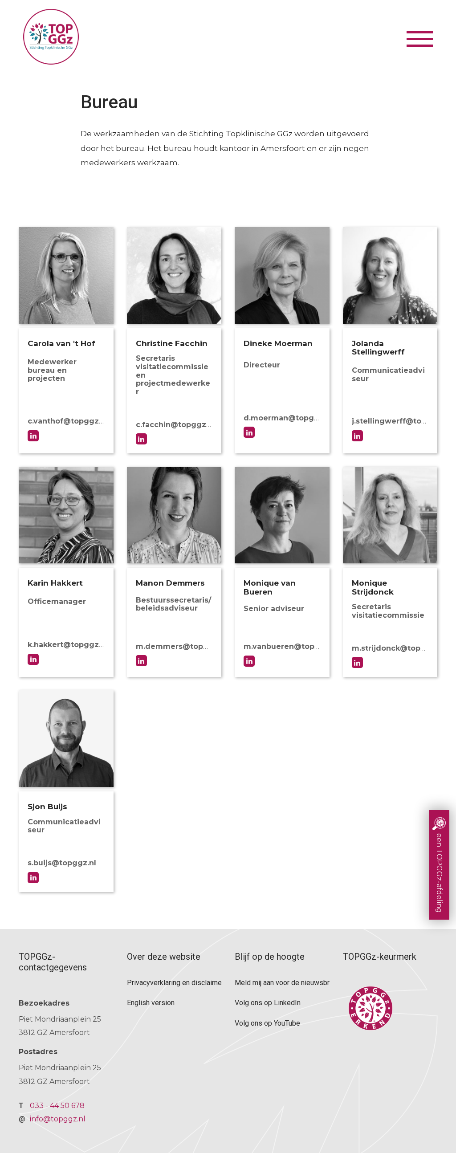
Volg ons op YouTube (267, 1023)
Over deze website (163, 956)
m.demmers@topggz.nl (181, 646)
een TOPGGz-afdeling (439, 873)
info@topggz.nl (58, 1119)
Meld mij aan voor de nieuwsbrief (282, 982)
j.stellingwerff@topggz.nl (401, 421)
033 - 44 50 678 (57, 1105)
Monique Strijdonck (357, 662)
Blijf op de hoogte (270, 956)
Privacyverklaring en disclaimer (174, 982)
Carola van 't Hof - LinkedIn (33, 435)
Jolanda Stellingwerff (357, 435)
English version (151, 1002)
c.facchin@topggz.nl (175, 424)
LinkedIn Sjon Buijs (33, 877)
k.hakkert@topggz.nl (68, 644)
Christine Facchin (141, 438)
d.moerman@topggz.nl (288, 418)
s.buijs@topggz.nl (62, 863)
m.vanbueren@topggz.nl (291, 646)
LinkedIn (249, 432)
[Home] (213, 37)
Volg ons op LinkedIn (268, 1002)
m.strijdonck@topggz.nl (398, 648)
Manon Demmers (141, 660)
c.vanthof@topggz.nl (68, 421)
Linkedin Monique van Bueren (249, 661)
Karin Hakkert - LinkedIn (33, 659)
